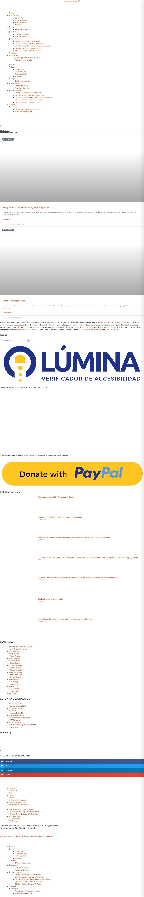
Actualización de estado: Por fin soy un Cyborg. (56, 497)
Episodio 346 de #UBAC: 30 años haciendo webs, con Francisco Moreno (66, 619)
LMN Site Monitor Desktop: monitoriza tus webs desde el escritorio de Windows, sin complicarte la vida (78, 578)
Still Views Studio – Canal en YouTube (28, 48)
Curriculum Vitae (21, 20)
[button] (72, 761)
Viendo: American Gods (14, 301)
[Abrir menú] (0, 126)
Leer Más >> (7, 219)
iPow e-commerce (112, 329)
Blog (12, 27)
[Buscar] (28, 340)
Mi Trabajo (14, 32)
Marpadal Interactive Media (91, 329)
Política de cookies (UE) (23, 60)
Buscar (2, 340)
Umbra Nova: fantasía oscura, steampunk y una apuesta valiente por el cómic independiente (74, 537)
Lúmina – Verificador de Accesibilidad (28, 41)
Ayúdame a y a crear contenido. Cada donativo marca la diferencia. (34, 456)
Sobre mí (13, 15)
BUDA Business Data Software (26, 329)
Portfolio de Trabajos (22, 34)
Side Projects (15, 39)
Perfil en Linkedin (21, 22)
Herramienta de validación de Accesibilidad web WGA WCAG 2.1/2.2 (24, 388)
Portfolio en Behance (22, 36)
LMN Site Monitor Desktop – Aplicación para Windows (33, 46)
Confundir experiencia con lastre (50, 599)
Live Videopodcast (23, 29)
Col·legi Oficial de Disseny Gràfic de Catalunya (113, 322)
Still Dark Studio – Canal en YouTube (28, 50)
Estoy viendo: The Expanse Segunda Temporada (26, 207)
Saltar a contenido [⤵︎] (72, 1)
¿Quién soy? (19, 18)
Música (13, 53)
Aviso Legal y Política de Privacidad (27, 57)
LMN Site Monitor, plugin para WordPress (29, 43)
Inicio (12, 13)
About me (18, 25)
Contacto (13, 55)
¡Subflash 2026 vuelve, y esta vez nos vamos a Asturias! (60, 517)
